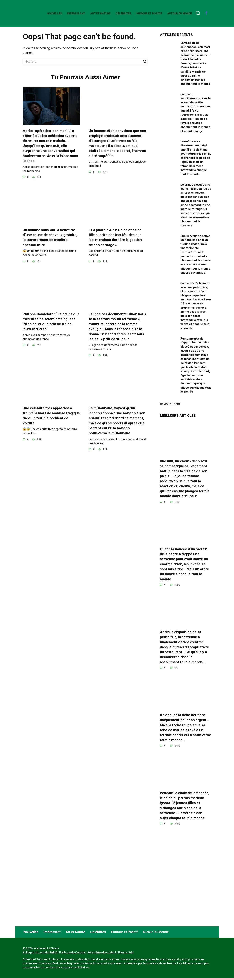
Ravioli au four (170, 404)
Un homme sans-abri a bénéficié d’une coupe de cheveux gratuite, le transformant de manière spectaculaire (50, 237)
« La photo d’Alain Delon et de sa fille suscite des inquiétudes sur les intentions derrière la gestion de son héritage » (115, 237)
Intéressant (76, 13)
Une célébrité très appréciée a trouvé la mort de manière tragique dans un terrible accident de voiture (51, 415)
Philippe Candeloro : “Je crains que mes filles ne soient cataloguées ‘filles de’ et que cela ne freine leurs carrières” (51, 321)
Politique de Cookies (72, 952)
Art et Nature (100, 13)
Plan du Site (125, 952)
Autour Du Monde (179, 13)
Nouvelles (54, 13)
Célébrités (123, 13)
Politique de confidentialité (40, 952)
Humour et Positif (149, 13)
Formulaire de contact (102, 952)
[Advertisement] (185, 893)
